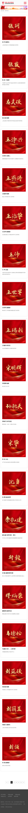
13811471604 (8, 801)
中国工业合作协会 (8, 806)
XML (24, 804)
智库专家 (6, 10)
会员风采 (10, 796)
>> (23, 782)
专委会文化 (3, 796)
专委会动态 (17, 794)
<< (6, 782)
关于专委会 (3, 794)
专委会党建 (10, 794)
